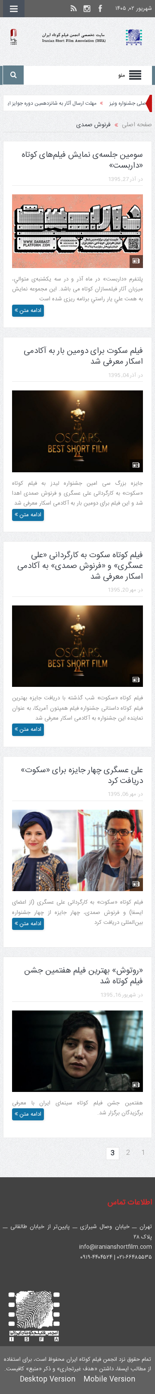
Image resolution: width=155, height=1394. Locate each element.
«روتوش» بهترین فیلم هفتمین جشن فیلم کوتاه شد (83, 976)
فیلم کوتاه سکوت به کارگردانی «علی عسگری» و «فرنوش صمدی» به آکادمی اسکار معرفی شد (80, 566)
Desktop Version (47, 1379)
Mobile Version (109, 1379)
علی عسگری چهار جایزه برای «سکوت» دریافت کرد (82, 776)
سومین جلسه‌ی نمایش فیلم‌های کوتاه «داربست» (82, 160)
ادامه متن (29, 310)
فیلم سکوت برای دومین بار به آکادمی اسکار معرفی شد (83, 356)
